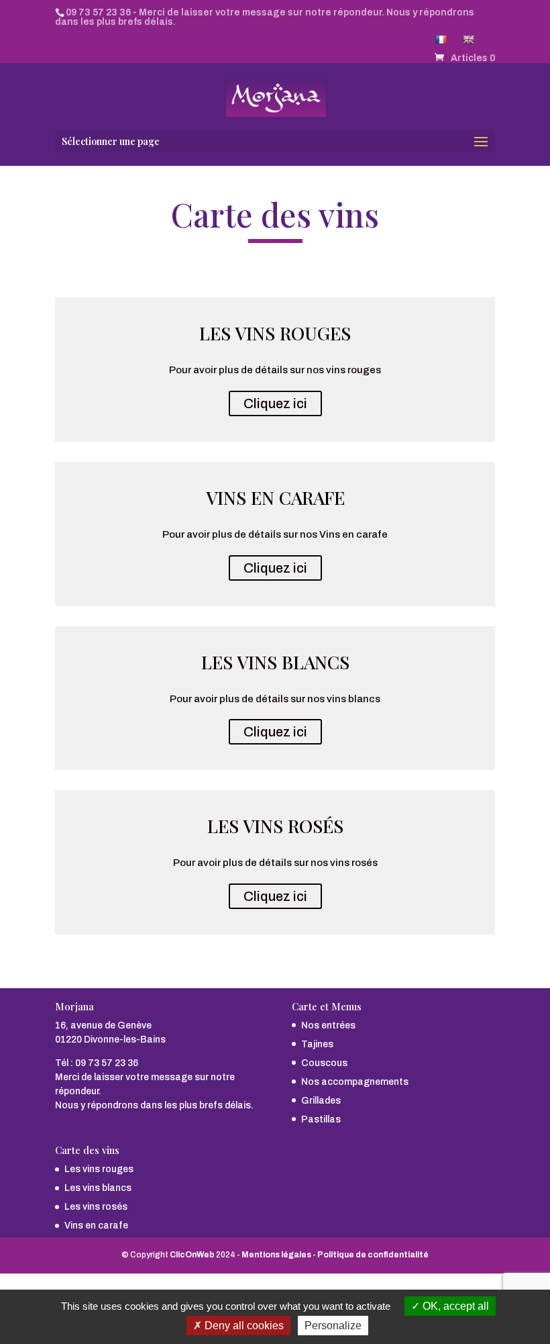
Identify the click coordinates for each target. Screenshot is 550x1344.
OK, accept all (454, 1306)
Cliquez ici (275, 403)
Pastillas (321, 1119)
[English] (470, 43)
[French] (442, 43)
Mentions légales (276, 1254)
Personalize (333, 1325)
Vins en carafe (96, 1225)
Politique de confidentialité (373, 1254)
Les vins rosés (95, 1207)
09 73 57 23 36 (98, 12)
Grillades (321, 1101)
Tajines (317, 1044)
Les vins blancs (97, 1188)
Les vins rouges (98, 1169)
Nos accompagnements (354, 1082)
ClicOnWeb (192, 1254)
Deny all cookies (243, 1325)
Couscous (324, 1063)
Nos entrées (328, 1025)
